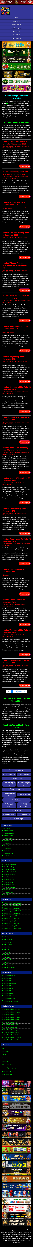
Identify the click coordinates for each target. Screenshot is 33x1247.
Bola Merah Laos (8, 993)
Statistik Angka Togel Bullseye (12, 913)
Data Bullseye (7, 947)
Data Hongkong (8, 939)
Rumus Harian (24, 775)
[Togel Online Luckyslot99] (16, 1164)
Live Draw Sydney (17, 28)
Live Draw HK (16, 21)
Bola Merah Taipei (9, 996)
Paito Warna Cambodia (10, 872)
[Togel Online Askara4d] (16, 1120)
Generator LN (10, 775)
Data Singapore (8, 937)
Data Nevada (7, 959)
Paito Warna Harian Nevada (11, 1032)
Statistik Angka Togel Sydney (12, 908)
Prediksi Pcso (7, 843)
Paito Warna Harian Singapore (12, 1009)
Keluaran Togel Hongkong (9, 1068)
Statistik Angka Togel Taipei (11, 923)
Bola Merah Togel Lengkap (11, 1001)
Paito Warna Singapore (10, 864)
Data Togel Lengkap (9, 967)
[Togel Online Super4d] (16, 59)
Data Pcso (6, 949)
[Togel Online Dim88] (16, 52)
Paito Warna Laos (8, 882)
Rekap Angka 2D (17, 789)
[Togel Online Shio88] (16, 1215)
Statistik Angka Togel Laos (11, 921)
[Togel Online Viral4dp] (16, 89)
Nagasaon (4, 1054)
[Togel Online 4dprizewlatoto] (16, 1142)
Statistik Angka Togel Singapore (13, 903)
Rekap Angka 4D (10, 794)
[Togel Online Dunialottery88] (16, 1179)
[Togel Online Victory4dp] (16, 1098)
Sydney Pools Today (7, 1064)
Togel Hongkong (6, 1071)
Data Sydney (7, 942)
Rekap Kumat (17, 779)
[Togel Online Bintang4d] (16, 1128)
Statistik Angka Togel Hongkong (12, 905)
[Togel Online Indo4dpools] (16, 1157)
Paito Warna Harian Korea (11, 1024)
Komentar (15, 147)
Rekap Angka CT (10, 784)
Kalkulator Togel (17, 819)
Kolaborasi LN (24, 815)
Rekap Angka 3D (25, 784)
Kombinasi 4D (9, 815)
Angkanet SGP (6, 1061)
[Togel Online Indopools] (16, 1208)
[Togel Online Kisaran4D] (16, 67)
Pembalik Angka (9, 805)
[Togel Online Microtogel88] (16, 1084)
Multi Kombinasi (24, 805)
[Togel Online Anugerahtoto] (16, 1186)
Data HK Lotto (7, 1240)
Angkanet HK (5, 1051)
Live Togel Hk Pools (7, 1074)
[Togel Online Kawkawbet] (16, 1106)
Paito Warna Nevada (9, 887)
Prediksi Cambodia (9, 838)
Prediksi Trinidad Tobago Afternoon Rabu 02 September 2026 (14, 265)
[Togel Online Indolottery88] (16, 1193)
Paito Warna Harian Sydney (11, 1014)
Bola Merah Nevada (9, 998)
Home (16, 17)
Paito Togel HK (6, 828)
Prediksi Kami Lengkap (10, 856)
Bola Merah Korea (9, 991)
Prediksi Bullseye (8, 840)
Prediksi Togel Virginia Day (22, 361)
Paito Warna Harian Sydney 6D (12, 1037)
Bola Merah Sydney (9, 981)
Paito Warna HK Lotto (25, 1238)
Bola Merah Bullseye (9, 986)
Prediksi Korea (8, 846)
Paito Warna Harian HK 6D (11, 1035)
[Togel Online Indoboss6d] (16, 1091)
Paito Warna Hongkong (10, 867)
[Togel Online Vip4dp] (16, 1172)
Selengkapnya (25, 166)
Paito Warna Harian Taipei (11, 1030)
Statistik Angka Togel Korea (11, 918)
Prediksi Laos (7, 848)
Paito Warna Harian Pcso (10, 1022)
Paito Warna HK (5, 1232)
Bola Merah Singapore (10, 975)
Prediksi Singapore (9, 830)
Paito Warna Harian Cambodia (12, 1017)
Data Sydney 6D (8, 964)
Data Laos (6, 954)
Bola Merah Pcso (8, 988)
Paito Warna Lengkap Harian (16, 122)
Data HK (5, 1234)
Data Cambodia (8, 944)
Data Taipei (7, 957)
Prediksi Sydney (8, 835)
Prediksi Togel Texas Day (22, 574)
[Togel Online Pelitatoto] (16, 81)
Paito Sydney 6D (16, 38)
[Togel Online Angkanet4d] (16, 1201)
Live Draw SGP (16, 24)
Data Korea (7, 952)
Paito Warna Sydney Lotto (11, 1238)
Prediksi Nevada (8, 853)
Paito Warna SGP (26, 1232)
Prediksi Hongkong (9, 833)
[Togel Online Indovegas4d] (16, 1223)
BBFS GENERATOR (17, 770)
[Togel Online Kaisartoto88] (16, 1150)
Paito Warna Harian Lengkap (11, 1040)
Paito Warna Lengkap (10, 894)
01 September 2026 (8, 146)
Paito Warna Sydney (9, 869)
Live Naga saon (6, 1058)
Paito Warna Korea (9, 879)
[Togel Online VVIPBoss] (16, 45)
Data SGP (10, 1234)
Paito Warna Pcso (9, 877)
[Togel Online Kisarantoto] (16, 74)
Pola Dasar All (24, 795)
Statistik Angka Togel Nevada (12, 926)
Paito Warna (16, 31)
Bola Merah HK (8, 978)
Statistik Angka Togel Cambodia (13, 911)
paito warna (9, 103)
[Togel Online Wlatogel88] (16, 1135)
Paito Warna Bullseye (9, 874)
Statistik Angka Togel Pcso (11, 916)
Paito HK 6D (16, 35)
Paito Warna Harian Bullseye (11, 1019)
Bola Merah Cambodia (10, 983)
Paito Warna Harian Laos (10, 1027)
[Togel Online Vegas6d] (16, 1113)
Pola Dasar (17, 800)
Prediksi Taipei (8, 851)
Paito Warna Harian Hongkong (12, 1012)
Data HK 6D (7, 962)
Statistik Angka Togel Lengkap (12, 928)
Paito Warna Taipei (9, 884)
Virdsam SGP (5, 1048)
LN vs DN (17, 811)
